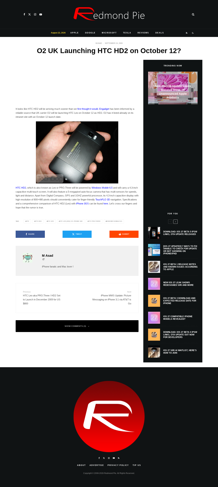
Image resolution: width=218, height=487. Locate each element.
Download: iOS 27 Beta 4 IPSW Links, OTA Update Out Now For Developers (180, 334)
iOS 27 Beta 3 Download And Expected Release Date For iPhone (179, 300)
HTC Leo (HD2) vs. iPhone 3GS (71, 221)
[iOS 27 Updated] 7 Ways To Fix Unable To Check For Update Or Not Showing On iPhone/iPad (180, 250)
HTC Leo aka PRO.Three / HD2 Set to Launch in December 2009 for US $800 (41, 298)
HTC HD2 (21, 187)
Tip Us (137, 465)
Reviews (143, 33)
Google (90, 33)
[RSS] (187, 33)
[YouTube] (41, 14)
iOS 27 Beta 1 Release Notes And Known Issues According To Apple (180, 266)
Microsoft (109, 33)
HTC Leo (50, 221)
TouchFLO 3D (102, 199)
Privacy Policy (118, 465)
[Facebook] (24, 14)
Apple (74, 33)
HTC (27, 221)
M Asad (99, 43)
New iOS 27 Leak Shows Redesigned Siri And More (178, 283)
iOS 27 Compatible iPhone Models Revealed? (177, 317)
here (105, 203)
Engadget (104, 108)
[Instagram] (35, 14)
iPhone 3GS (82, 203)
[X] (29, 14)
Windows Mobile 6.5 (102, 187)
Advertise (97, 465)
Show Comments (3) (75, 326)
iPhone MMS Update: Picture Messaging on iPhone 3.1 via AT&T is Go (111, 298)
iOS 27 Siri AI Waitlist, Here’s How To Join (180, 351)
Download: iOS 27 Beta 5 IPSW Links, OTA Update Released (180, 232)
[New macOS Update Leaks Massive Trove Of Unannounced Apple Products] (173, 88)
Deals (159, 33)
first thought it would (87, 108)
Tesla (127, 33)
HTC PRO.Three (94, 221)
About (81, 465)
